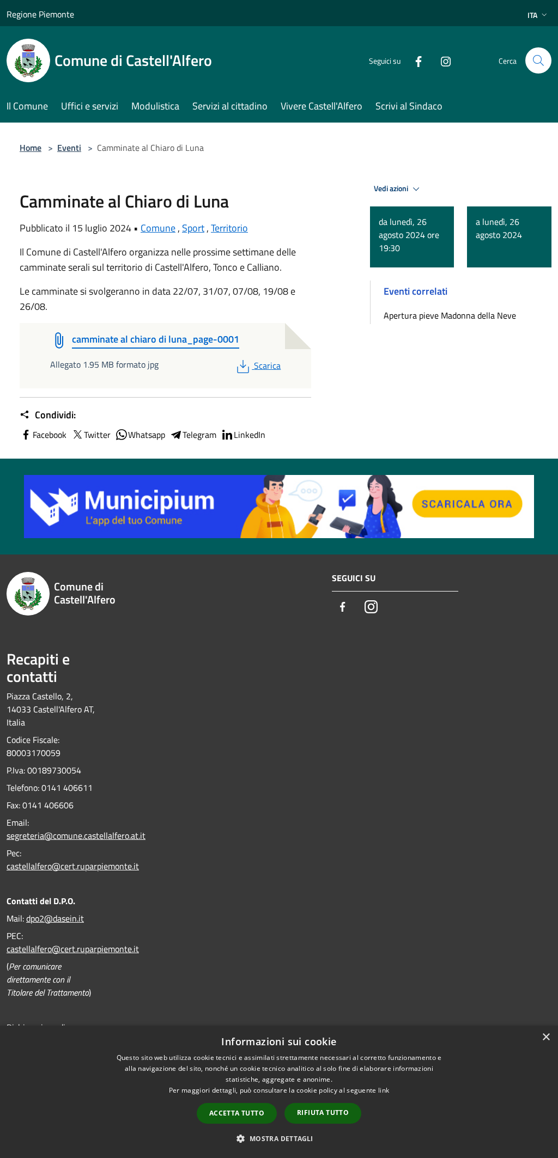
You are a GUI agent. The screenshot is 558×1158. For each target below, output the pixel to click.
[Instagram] (441, 60)
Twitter (97, 434)
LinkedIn (249, 434)
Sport (193, 228)
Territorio (229, 228)
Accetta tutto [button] (236, 1113)
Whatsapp (146, 434)
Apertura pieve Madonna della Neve (450, 315)
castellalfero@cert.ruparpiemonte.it (73, 866)
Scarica (267, 365)
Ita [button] (532, 15)
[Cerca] (538, 60)
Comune (158, 228)
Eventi (69, 147)
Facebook (49, 434)
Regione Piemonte (40, 14)
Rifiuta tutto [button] (323, 1112)
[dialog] (279, 1092)
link (383, 1090)
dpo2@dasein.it (55, 918)
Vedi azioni (392, 188)
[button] (279, 1138)
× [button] (546, 1037)
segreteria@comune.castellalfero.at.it (76, 835)
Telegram (199, 434)
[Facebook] (414, 60)
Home (30, 147)
